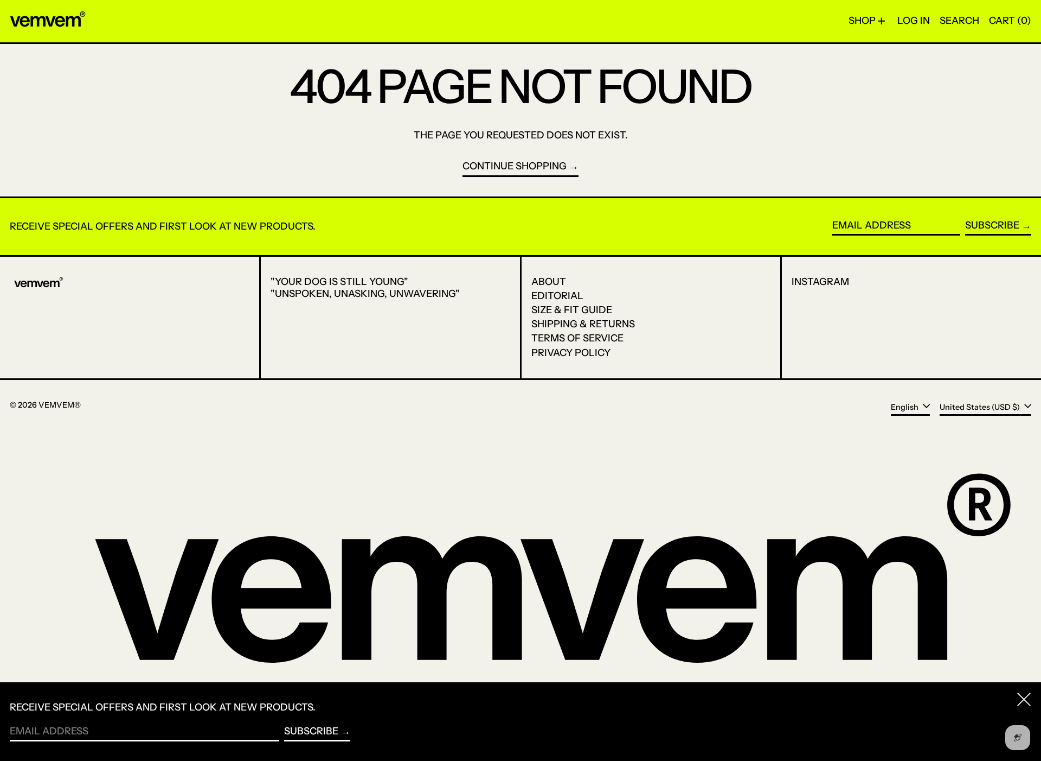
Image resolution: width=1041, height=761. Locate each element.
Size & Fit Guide (571, 310)
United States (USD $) (980, 406)
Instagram (820, 282)
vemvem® (59, 405)
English (905, 406)
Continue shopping (514, 166)
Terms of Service (577, 338)
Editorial (557, 296)
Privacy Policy (571, 353)
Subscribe (992, 225)
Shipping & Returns (583, 324)
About (548, 282)
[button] (959, 21)
